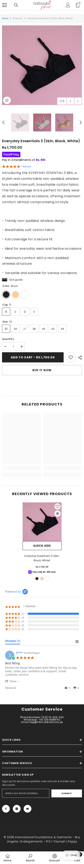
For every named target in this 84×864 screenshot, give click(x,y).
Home (5, 18)
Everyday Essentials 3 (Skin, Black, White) (42, 558)
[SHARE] (79, 357)
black (37, 579)
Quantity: (8, 339)
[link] (71, 357)
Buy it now (42, 370)
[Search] (16, 5)
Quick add (42, 546)
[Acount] (68, 5)
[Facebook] (6, 809)
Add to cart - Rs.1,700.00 (33, 357)
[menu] (4, 5)
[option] (42, 65)
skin (42, 579)
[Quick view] (57, 514)
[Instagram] (17, 809)
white (47, 579)
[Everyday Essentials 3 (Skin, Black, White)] (42, 521)
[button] (70, 101)
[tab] (12, 641)
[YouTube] (27, 809)
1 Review (25, 166)
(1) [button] (23, 613)
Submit (66, 793)
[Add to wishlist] (57, 506)
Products (18, 18)
